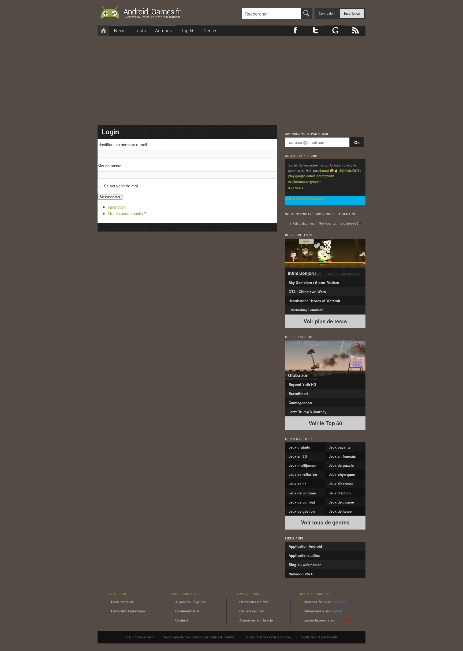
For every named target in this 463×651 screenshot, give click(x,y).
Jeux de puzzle (341, 465)
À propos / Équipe (190, 601)
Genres (211, 30)
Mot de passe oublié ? (127, 213)
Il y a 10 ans (295, 188)
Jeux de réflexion (303, 474)
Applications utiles (304, 555)
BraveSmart (298, 393)
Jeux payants (339, 447)
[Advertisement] (231, 78)
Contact (181, 620)
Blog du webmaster (305, 564)
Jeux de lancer (341, 511)
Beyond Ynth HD (302, 384)
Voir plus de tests (325, 321)
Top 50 (188, 30)
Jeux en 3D (298, 456)
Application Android (305, 546)
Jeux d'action (340, 492)
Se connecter (110, 197)
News (120, 30)
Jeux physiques (342, 474)
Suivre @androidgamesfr (304, 198)
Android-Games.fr (140, 13)
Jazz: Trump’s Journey (307, 411)
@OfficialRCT (349, 170)
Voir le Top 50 (325, 423)
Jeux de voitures (302, 492)
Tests (140, 30)
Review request (251, 610)
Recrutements (122, 601)
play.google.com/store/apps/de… (313, 175)
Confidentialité (187, 610)
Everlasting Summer (306, 309)
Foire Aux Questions (128, 610)
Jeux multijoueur (303, 465)
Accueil (103, 30)
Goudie (332, 637)
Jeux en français (342, 456)
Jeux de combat (302, 502)
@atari (324, 170)
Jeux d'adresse (341, 483)
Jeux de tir (297, 483)
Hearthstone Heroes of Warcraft (314, 300)
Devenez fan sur (325, 601)
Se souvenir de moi (121, 185)
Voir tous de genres (325, 522)
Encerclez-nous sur (327, 620)
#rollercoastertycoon (304, 181)
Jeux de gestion (302, 511)
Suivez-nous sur (323, 610)
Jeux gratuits (299, 447)
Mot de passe (109, 165)
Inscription (352, 13)
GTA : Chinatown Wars (307, 291)
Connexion (327, 13)
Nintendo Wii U (301, 573)
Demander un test (253, 601)
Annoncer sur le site (256, 620)
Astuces (163, 30)
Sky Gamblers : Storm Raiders (314, 282)
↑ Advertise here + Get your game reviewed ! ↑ (325, 223)
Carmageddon (300, 402)
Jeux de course (341, 502)
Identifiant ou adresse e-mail (122, 144)
